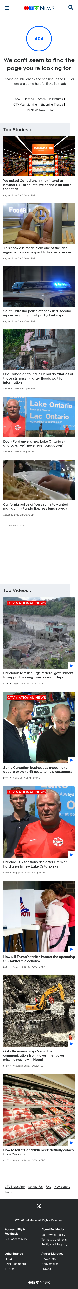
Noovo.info (48, 1259)
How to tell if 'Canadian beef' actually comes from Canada (38, 1152)
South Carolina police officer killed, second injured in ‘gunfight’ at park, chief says (37, 313)
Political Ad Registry (54, 1244)
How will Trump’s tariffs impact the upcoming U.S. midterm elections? (39, 959)
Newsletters (62, 1186)
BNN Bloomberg (15, 1263)
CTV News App (15, 1186)
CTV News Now (34, 110)
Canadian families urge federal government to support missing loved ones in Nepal (38, 675)
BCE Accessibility (16, 1239)
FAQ (48, 1186)
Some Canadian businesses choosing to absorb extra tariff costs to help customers (37, 770)
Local (16, 99)
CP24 (8, 1259)
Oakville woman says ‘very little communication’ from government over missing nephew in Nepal (33, 1055)
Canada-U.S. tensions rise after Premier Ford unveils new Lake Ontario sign (35, 864)
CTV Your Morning (25, 104)
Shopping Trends (51, 104)
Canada (29, 99)
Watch (41, 99)
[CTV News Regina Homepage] (39, 8)
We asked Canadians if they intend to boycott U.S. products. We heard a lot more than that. (37, 185)
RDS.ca (46, 1268)
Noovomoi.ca (50, 1263)
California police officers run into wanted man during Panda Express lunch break (35, 507)
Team (8, 1192)
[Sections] (7, 8)
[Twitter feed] (39, 1206)
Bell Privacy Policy (53, 1234)
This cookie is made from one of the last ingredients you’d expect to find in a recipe (37, 250)
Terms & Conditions (54, 1239)
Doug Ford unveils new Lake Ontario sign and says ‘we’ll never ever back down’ (35, 444)
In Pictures (56, 99)
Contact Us (35, 1186)
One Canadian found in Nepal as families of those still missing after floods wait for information (38, 378)
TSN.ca (10, 1268)
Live (51, 110)
